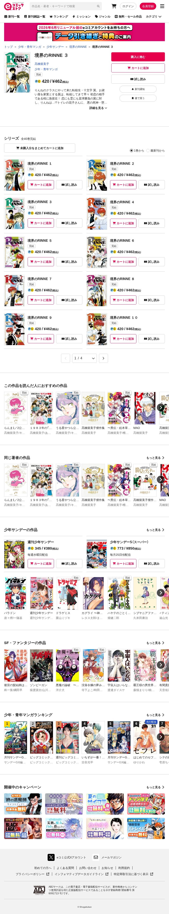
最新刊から (157, 150)
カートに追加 (140, 68)
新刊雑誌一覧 (36, 16)
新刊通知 (140, 89)
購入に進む (138, 56)
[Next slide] (161, 407)
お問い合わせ (87, 868)
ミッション (83, 16)
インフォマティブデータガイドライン (79, 874)
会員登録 (148, 6)
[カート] (114, 6)
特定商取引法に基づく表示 (133, 874)
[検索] (98, 6)
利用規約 (124, 868)
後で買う (140, 98)
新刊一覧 (14, 16)
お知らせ (107, 868)
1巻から (139, 150)
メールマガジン (111, 857)
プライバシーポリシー (32, 874)
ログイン (128, 6)
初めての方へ (43, 868)
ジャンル (104, 16)
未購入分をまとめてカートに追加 (41, 148)
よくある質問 (65, 868)
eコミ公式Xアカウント (68, 858)
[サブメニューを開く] (162, 6)
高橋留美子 (42, 63)
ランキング (61, 16)
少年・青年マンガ (46, 69)
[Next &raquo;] (103, 358)
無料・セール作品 (130, 16)
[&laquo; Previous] (65, 358)
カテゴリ (151, 16)
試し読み (140, 79)
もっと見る (153, 457)
